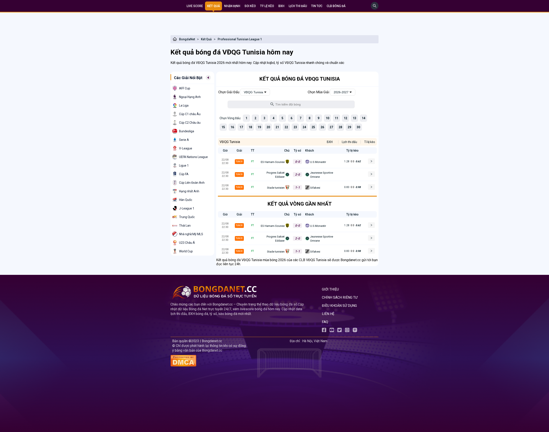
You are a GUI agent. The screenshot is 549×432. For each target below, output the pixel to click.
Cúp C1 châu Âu (190, 114)
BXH (281, 6)
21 (277, 127)
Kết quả (213, 6)
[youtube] (332, 331)
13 (354, 118)
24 (304, 127)
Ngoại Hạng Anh (190, 97)
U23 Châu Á (187, 242)
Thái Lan (185, 225)
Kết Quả (206, 39)
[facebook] (324, 331)
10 (327, 118)
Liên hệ (328, 314)
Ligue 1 (184, 165)
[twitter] (339, 331)
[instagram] (347, 331)
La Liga (184, 105)
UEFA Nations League (193, 157)
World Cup (186, 251)
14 (363, 118)
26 (322, 127)
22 (286, 127)
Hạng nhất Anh (189, 191)
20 (268, 127)
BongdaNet (187, 39)
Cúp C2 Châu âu (190, 122)
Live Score (195, 6)
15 (223, 127)
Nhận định (232, 6)
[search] (375, 8)
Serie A (184, 139)
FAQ (325, 322)
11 (336, 118)
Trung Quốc (187, 217)
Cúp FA (184, 174)
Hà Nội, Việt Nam (314, 341)
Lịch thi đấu (298, 6)
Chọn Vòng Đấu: (230, 118)
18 (250, 127)
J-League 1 (186, 208)
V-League (185, 148)
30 (358, 127)
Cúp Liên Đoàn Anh (192, 182)
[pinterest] (355, 331)
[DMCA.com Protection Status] (229, 361)
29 (349, 127)
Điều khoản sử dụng (339, 306)
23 (295, 127)
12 (345, 118)
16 (232, 127)
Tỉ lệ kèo (369, 142)
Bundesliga (186, 131)
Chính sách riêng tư (339, 297)
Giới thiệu (330, 289)
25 (313, 127)
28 (340, 127)
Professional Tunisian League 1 (240, 39)
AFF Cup (184, 88)
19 (259, 127)
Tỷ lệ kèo (267, 6)
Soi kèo (250, 6)
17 (241, 127)
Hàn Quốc (185, 200)
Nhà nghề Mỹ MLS (191, 234)
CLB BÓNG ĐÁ (336, 6)
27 (331, 127)
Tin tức (316, 6)
